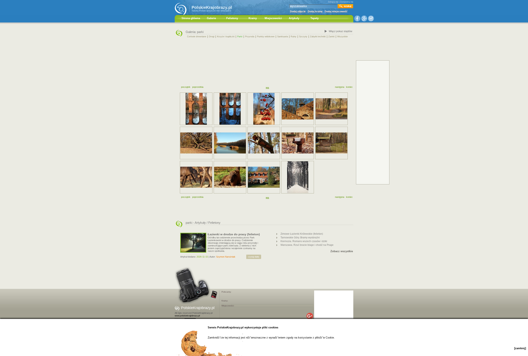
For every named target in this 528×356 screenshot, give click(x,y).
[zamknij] (520, 348)
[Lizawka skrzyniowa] (298, 142)
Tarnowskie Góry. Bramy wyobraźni (300, 237)
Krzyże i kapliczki (226, 36)
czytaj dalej (253, 256)
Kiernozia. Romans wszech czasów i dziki (303, 241)
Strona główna (191, 18)
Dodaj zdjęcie (298, 11)
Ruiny (293, 36)
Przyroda (249, 36)
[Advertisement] (264, 62)
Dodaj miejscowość (336, 11)
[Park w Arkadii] (264, 109)
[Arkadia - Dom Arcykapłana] (298, 108)
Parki (239, 36)
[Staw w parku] (230, 142)
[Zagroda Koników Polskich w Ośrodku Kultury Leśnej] (196, 177)
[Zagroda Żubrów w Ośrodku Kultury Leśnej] (230, 177)
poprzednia (197, 87)
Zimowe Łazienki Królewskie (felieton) (301, 233)
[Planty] (298, 177)
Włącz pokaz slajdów (340, 31)
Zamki (331, 36)
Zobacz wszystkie (341, 251)
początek (185, 87)
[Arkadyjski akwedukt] (196, 109)
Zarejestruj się (346, 2)
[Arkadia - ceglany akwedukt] (230, 109)
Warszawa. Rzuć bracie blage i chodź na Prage (307, 245)
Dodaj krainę (315, 11)
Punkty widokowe (266, 36)
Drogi (211, 36)
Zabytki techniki (318, 36)
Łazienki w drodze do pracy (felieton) (234, 234)
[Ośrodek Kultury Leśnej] (331, 142)
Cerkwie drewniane (196, 36)
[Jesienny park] (331, 108)
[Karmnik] (264, 142)
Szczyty (303, 36)
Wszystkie (342, 36)
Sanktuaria (282, 36)
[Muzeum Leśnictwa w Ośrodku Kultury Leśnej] (264, 177)
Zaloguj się (333, 2)
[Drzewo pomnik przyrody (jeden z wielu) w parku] (196, 142)
